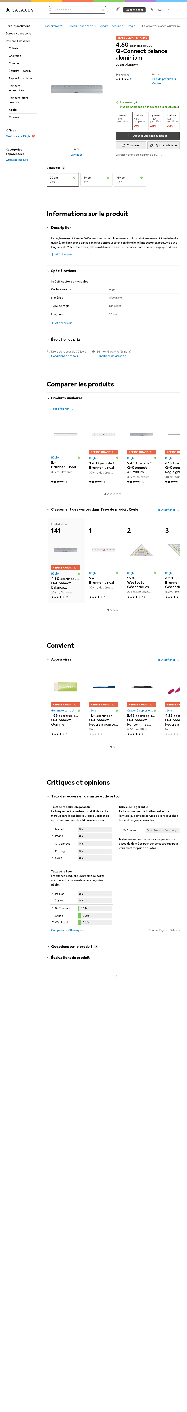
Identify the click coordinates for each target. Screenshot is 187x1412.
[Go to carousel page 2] (108, 494)
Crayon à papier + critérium (140, 710)
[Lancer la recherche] (50, 10)
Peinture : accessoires (16, 88)
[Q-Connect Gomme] (66, 704)
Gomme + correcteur (64, 710)
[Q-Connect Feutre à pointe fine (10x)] (104, 704)
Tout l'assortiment (18, 26)
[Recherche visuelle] (103, 10)
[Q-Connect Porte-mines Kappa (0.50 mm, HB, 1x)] (142, 704)
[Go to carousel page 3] (111, 494)
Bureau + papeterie (18, 33)
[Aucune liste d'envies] (169, 10)
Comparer (133, 145)
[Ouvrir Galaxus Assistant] (151, 10)
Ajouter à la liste (166, 145)
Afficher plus (63, 254)
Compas (14, 63)
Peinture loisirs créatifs (18, 100)
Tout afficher (60, 409)
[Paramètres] (118, 10)
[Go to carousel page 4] (114, 494)
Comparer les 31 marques (67, 930)
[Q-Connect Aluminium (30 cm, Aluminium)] (142, 451)
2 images (77, 155)
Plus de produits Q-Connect (164, 79)
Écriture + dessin (20, 71)
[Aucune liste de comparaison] (160, 10)
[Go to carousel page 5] (117, 494)
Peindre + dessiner (18, 41)
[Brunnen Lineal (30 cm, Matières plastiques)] (66, 451)
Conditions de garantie (111, 356)
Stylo (92, 710)
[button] (148, 104)
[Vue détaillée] (81, 844)
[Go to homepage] (19, 10)
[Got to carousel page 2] (78, 149)
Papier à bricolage (20, 78)
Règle (13, 110)
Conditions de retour (64, 356)
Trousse (14, 117)
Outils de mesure (17, 160)
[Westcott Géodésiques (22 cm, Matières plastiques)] (142, 560)
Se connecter (134, 10)
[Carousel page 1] (105, 494)
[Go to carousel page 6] (120, 494)
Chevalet (15, 56)
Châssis (13, 48)
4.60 (122, 45)
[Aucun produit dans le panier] (177, 10)
